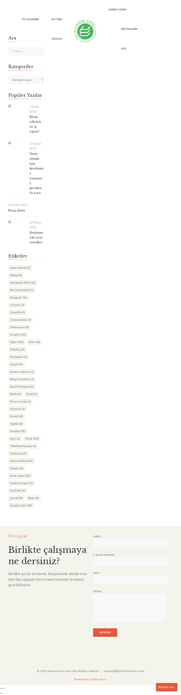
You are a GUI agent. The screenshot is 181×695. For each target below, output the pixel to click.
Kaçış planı (16, 210)
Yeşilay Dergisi (21, 483)
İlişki (33, 498)
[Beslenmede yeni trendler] (17, 221)
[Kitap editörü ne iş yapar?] (17, 105)
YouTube (164, 29)
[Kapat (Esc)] (4, 688)
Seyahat (17, 431)
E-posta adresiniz (104, 555)
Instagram (172, 29)
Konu (96, 573)
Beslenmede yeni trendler (36, 237)
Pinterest (105, 657)
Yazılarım (18, 453)
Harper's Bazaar (21, 371)
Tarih (32, 438)
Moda (15, 394)
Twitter (150, 29)
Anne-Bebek (20, 267)
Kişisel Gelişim (21, 386)
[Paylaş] (3, 688)
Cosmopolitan (20, 319)
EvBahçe (17, 349)
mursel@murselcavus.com (124, 671)
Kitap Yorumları (22, 379)
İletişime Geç (167, 687)
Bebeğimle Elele (22, 282)
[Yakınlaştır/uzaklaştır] (0, 688)
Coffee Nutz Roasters (67, 136)
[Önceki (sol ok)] (0, 693)
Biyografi (18, 297)
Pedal (31, 394)
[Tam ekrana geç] (1, 688)
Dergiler (18, 334)
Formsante (18, 356)
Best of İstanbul (21, 290)
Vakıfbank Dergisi (23, 446)
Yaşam (17, 468)
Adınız (97, 536)
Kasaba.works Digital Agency (90, 679)
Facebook (143, 29)
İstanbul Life (110, 142)
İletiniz (97, 591)
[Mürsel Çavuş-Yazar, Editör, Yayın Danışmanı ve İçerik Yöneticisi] (85, 29)
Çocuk (16, 498)
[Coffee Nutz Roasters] (112, 81)
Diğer (17, 342)
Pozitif (16, 416)
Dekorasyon (19, 327)
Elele (34, 342)
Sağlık (16, 423)
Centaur (17, 304)
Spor (15, 438)
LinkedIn (157, 29)
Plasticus (17, 408)
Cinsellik (17, 312)
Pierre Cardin (20, 401)
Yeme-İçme (125, 142)
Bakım (16, 275)
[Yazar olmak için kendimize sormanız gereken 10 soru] (17, 142)
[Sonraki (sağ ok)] (1, 693)
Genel (16, 364)
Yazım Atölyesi (21, 460)
